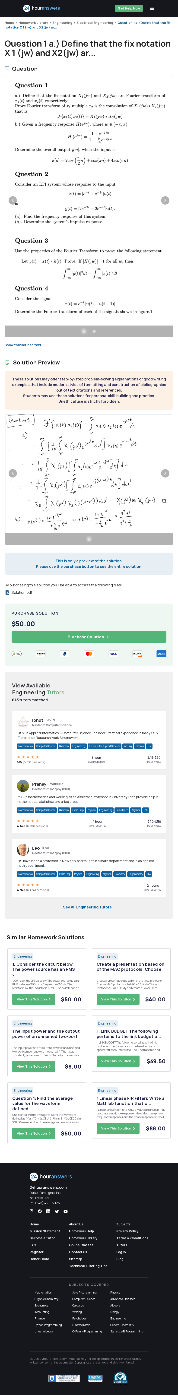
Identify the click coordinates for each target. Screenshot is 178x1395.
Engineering (62, 22)
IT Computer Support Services (104, 746)
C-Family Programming (87, 1331)
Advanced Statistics (122, 1299)
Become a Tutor (42, 1238)
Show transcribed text (23, 345)
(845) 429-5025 (47, 1203)
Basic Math (122, 810)
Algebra (136, 810)
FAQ (33, 1245)
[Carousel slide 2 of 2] (94, 331)
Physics (140, 746)
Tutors (121, 1245)
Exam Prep (78, 810)
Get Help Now (129, 8)
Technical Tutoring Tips (88, 1266)
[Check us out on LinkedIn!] (48, 1211)
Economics (41, 1305)
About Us (76, 1224)
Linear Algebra (44, 1331)
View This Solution (32, 999)
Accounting (42, 1312)
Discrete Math (81, 1325)
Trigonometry (136, 874)
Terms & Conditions (132, 1238)
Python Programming (48, 1325)
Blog (120, 1259)
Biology (114, 1312)
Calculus (78, 1305)
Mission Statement (45, 1231)
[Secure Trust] (95, 1378)
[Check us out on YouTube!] (66, 1211)
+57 (149, 746)
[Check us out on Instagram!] (31, 1211)
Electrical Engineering (95, 22)
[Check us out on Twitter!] (57, 1211)
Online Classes (81, 1245)
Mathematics (25, 746)
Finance (40, 1318)
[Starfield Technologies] (64, 1378)
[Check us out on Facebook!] (40, 1211)
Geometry (120, 874)
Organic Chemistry (46, 1299)
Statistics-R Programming (126, 1331)
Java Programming (84, 1292)
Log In (121, 1252)
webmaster (66, 1362)
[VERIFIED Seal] (120, 1378)
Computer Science (45, 746)
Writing (128, 746)
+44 (149, 874)
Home (9, 22)
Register (37, 1252)
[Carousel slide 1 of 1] (89, 539)
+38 (146, 810)
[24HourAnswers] (41, 8)
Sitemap (75, 1259)
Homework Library (33, 22)
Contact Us (78, 1252)
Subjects (123, 1224)
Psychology (79, 1318)
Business (64, 746)
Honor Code (39, 1259)
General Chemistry (122, 1325)
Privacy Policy (127, 1231)
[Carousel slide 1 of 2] (84, 331)
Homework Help (81, 1231)
